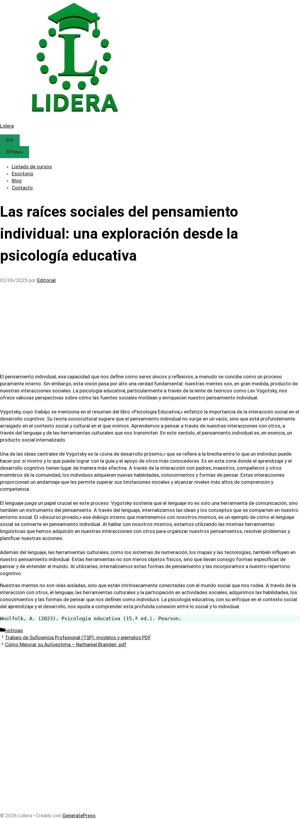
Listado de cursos (32, 167)
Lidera (7, 126)
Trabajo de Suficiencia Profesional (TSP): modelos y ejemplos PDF (78, 637)
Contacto (22, 188)
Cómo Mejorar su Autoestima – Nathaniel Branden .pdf (65, 644)
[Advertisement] (150, 327)
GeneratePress (79, 815)
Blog (17, 181)
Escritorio (22, 174)
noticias (14, 630)
